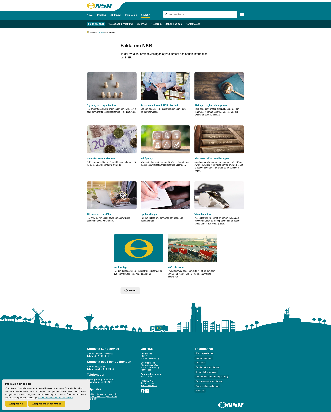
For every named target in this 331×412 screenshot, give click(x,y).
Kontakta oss (193, 24)
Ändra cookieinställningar (207, 386)
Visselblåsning (202, 214)
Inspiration (131, 15)
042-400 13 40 (102, 356)
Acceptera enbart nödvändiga (46, 404)
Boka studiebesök (149, 386)
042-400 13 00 (107, 369)
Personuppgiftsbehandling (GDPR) (212, 377)
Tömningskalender (204, 353)
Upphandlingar (149, 214)
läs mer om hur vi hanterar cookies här (55, 398)
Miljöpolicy (147, 158)
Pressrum (156, 24)
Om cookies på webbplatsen (209, 381)
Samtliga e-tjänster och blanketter (102, 394)
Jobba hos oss (174, 24)
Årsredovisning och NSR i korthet (159, 105)
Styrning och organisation (101, 105)
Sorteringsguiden (204, 358)
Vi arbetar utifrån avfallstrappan (212, 158)
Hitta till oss (146, 370)
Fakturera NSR (148, 381)
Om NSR (145, 15)
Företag (101, 15)
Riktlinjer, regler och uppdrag (210, 105)
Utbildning (115, 15)
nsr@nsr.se (100, 367)
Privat (90, 15)
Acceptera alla (16, 404)
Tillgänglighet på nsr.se (206, 372)
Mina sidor (91, 399)
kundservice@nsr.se (104, 354)
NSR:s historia (176, 267)
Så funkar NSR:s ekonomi (101, 158)
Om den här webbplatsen (207, 367)
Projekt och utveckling (120, 24)
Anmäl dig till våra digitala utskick (102, 396)
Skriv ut (132, 290)
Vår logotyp (120, 267)
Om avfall (142, 24)
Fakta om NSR (96, 24)
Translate (200, 391)
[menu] (242, 14)
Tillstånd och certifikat (99, 214)
